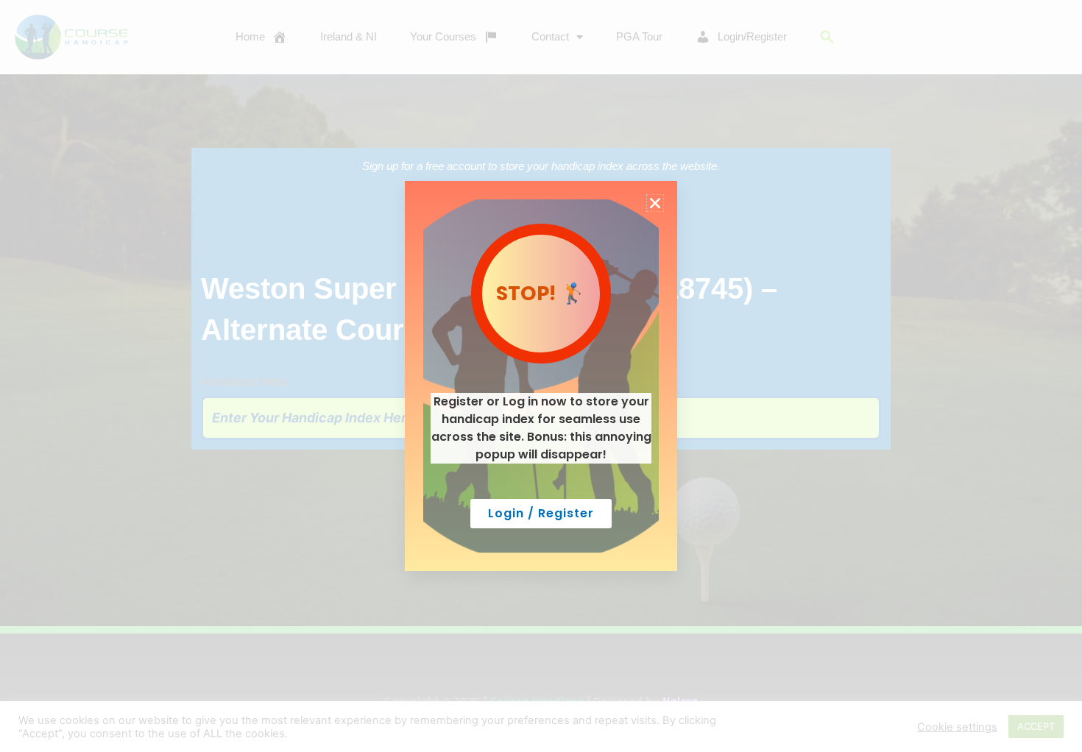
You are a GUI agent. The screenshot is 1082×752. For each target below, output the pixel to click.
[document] (541, 376)
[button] (655, 203)
